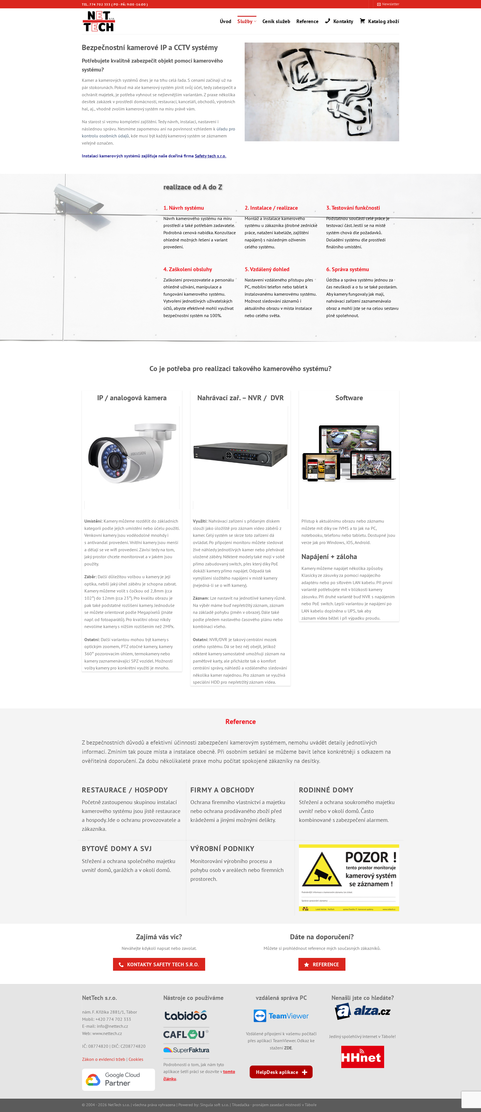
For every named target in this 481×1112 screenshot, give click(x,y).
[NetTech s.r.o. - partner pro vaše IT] (103, 21)
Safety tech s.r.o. (210, 156)
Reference (307, 21)
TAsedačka (240, 1104)
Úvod (225, 21)
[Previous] (81, 457)
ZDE (288, 1048)
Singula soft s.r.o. (214, 1104)
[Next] (183, 457)
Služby (244, 21)
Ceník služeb (276, 21)
